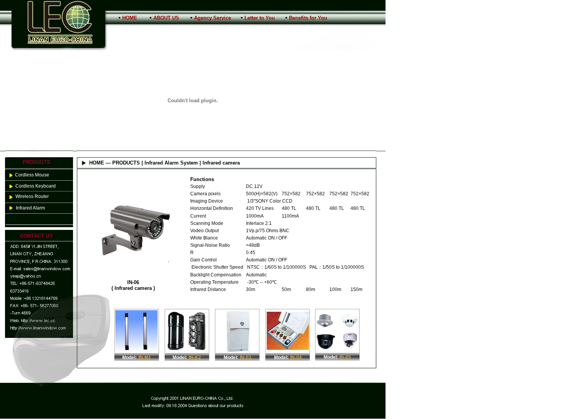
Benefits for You (308, 18)
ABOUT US (166, 18)
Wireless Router (32, 196)
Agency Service (212, 18)
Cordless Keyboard (35, 186)
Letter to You (259, 18)
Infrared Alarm (30, 208)
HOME (129, 18)
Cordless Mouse (32, 175)
